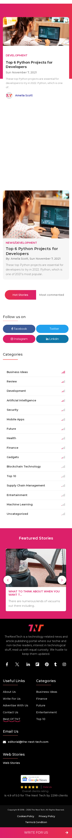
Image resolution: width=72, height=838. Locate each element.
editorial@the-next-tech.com (28, 742)
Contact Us (10, 712)
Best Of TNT (11, 719)
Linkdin (53, 339)
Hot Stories (20, 295)
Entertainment (46, 712)
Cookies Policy (25, 816)
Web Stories (11, 763)
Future (40, 705)
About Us (9, 692)
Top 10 (40, 719)
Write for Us (12, 698)
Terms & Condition (36, 822)
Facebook (20, 328)
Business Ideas (46, 692)
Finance (41, 698)
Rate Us (47, 787)
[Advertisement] (36, 145)
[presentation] (7, 580)
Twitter (54, 328)
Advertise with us (15, 705)
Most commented (51, 295)
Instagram (20, 339)
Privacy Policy (47, 816)
